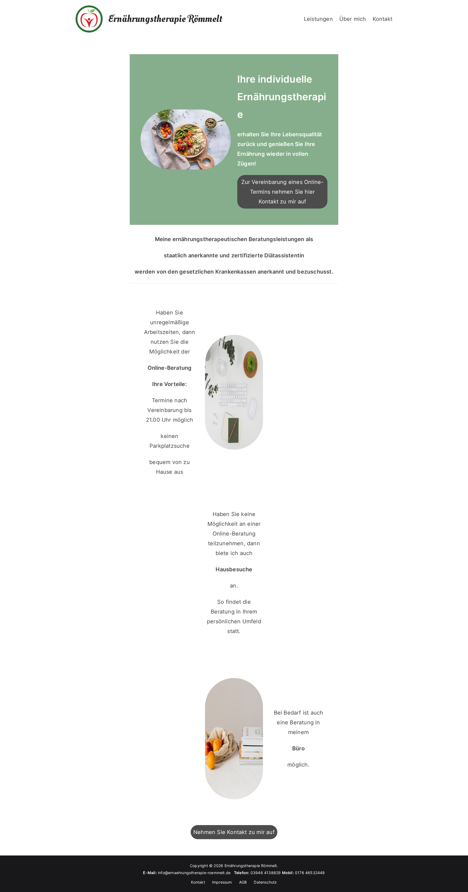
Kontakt (382, 19)
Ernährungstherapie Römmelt (165, 19)
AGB (243, 882)
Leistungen (318, 19)
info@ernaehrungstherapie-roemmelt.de (196, 872)
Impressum (222, 882)
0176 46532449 (310, 872)
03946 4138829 (266, 872)
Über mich (352, 19)
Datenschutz (265, 882)
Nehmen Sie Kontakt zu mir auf (234, 832)
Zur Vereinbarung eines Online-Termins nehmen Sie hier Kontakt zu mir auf (282, 192)
